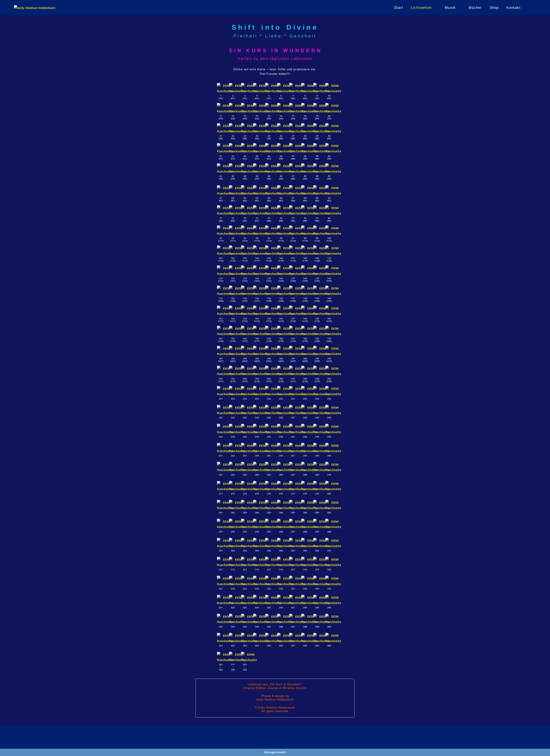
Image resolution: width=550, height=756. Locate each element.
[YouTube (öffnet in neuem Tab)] (535, 7)
